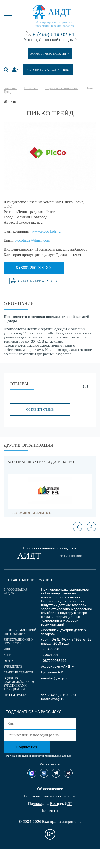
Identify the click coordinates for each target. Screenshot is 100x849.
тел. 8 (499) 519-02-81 (58, 695)
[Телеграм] (56, 773)
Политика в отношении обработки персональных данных (37, 755)
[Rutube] (68, 773)
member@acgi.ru (54, 678)
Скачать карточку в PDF (38, 281)
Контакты (50, 811)
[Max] (31, 773)
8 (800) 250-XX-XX (34, 267)
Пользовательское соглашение (50, 796)
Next (91, 526)
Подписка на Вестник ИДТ (50, 803)
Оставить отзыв (40, 409)
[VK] (44, 773)
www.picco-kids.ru (46, 231)
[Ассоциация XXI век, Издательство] (50, 491)
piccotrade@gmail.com (32, 240)
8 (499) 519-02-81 (54, 34)
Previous (77, 526)
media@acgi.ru (52, 699)
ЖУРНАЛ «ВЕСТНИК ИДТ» (50, 53)
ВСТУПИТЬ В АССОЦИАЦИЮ (47, 69)
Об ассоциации (50, 789)
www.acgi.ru (50, 597)
